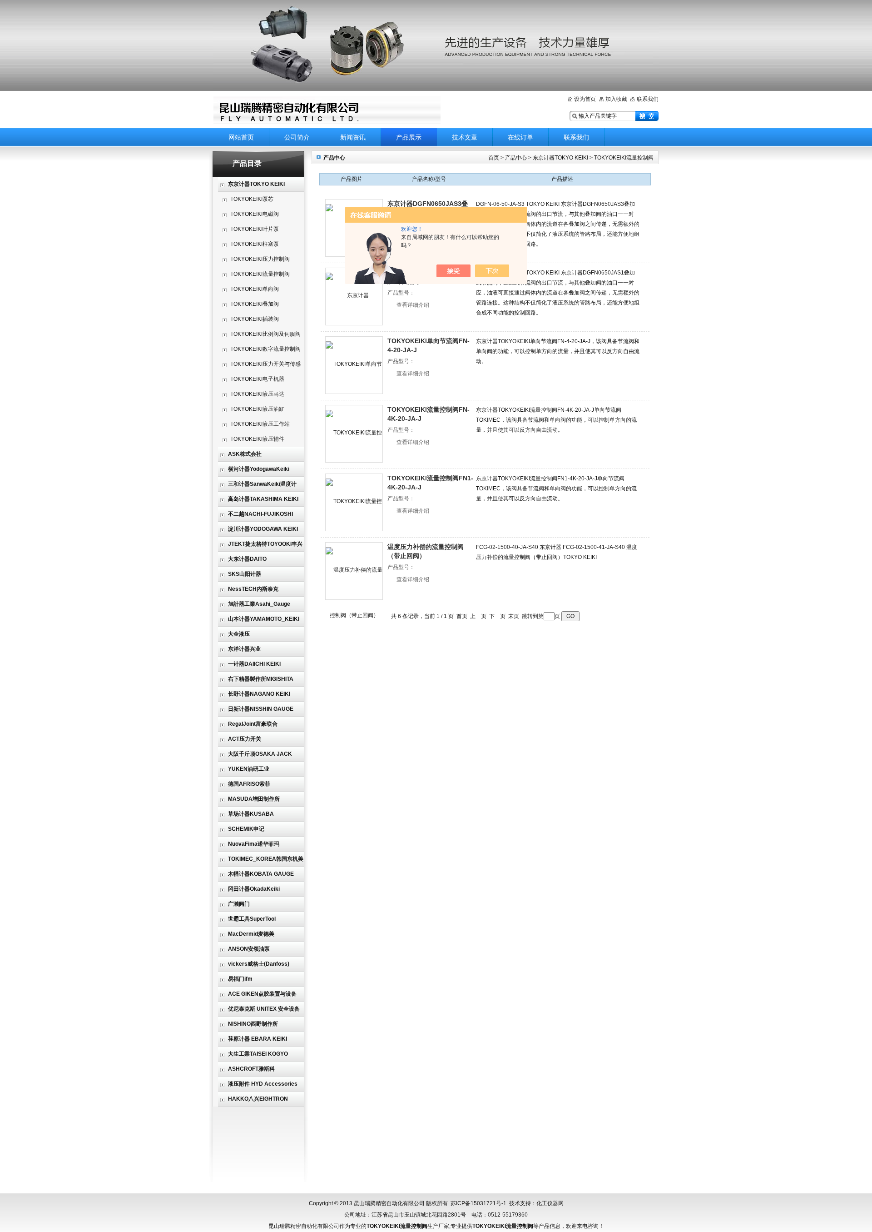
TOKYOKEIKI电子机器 (257, 379)
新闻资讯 (353, 137)
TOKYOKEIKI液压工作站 (260, 424)
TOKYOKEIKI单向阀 (254, 289)
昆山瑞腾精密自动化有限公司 (327, 110)
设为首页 (585, 99)
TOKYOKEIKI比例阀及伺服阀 (265, 334)
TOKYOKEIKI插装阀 (254, 319)
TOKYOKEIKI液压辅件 (257, 439)
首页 (494, 158)
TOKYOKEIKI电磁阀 (254, 214)
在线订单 (520, 137)
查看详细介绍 (412, 305)
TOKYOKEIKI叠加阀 (254, 304)
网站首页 (241, 137)
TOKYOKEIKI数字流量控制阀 (265, 349)
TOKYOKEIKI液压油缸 (257, 409)
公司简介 (297, 137)
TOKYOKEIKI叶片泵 (254, 229)
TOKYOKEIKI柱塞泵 (254, 244)
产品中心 (516, 158)
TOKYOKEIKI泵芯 (251, 199)
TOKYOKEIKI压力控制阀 (260, 259)
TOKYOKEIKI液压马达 (257, 394)
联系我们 (648, 99)
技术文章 (464, 137)
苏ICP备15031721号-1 (478, 1203)
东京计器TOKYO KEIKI (560, 158)
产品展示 (408, 137)
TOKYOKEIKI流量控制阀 (260, 274)
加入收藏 (616, 99)
